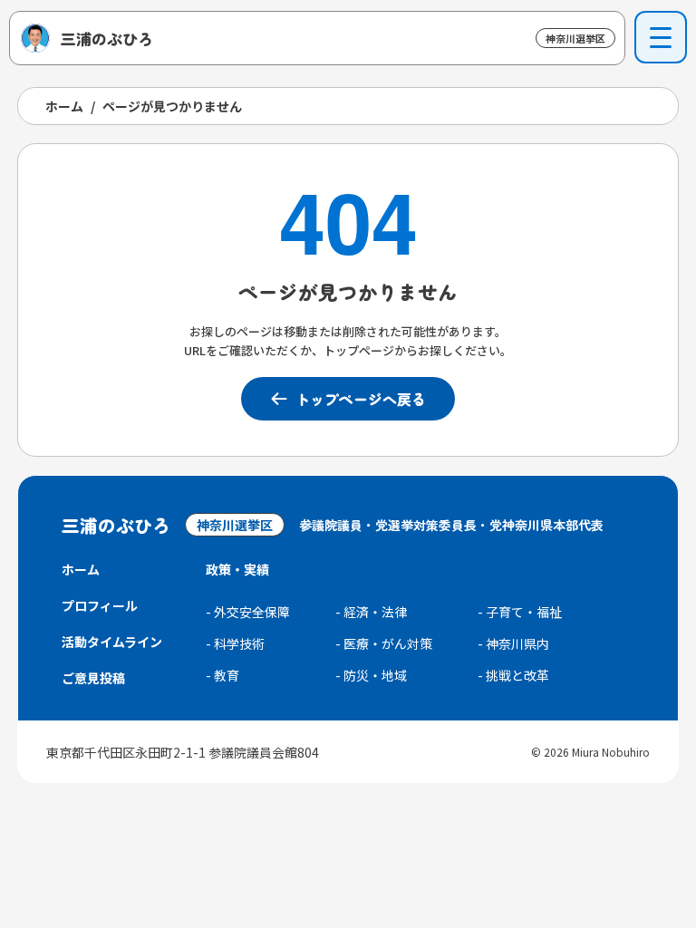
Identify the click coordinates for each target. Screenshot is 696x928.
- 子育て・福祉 (520, 612)
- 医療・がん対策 (383, 643)
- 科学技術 (235, 643)
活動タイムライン (112, 642)
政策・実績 (237, 569)
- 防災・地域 (371, 675)
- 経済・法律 (371, 612)
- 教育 (222, 675)
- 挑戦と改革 (513, 675)
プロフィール (100, 605)
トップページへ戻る (360, 399)
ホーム (64, 106)
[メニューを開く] (660, 37)
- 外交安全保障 (248, 612)
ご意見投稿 (93, 678)
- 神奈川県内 (513, 643)
